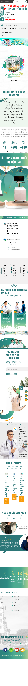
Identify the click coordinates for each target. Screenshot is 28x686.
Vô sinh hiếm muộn (6, 32)
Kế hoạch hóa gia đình (7, 36)
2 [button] (12, 506)
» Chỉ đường (2, 608)
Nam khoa (16, 25)
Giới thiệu (8, 25)
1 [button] (10, 506)
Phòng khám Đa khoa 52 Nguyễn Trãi (16, 598)
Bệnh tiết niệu (22, 28)
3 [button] (14, 506)
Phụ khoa (4, 28)
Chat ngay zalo (16, 606)
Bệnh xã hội (13, 28)
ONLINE (12, 581)
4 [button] (16, 506)
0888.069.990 (10, 19)
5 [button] (18, 506)
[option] (14, 42)
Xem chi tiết (6, 497)
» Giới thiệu (2, 597)
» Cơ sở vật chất (2, 603)
